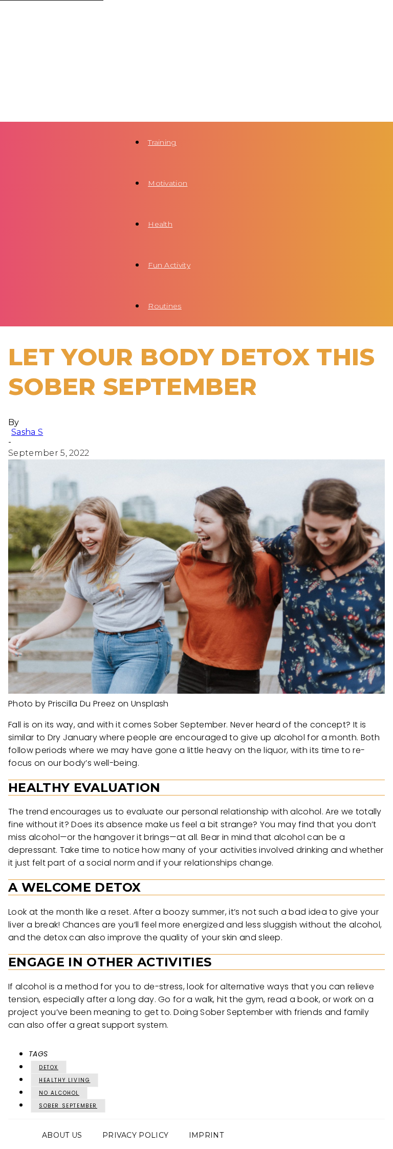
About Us (62, 1135)
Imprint (206, 1135)
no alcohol (59, 1093)
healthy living (64, 1080)
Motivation (167, 183)
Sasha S (27, 432)
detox (48, 1067)
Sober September (68, 1106)
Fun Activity (169, 265)
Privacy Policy (135, 1135)
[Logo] (59, 20)
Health (160, 224)
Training (162, 142)
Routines (165, 306)
